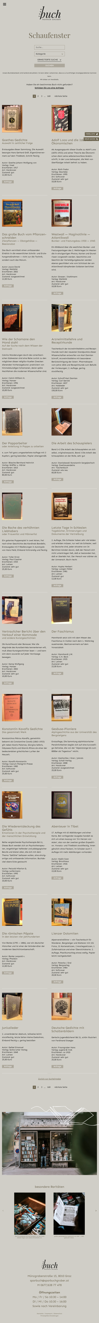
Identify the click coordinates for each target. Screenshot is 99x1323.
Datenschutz (58, 1313)
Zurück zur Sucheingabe (49, 1079)
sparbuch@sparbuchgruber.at (49, 1280)
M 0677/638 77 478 (49, 1285)
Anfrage (8, 182)
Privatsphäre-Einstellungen (49, 1316)
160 (48, 96)
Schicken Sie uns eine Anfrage (49, 88)
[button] (7, 130)
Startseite (40, 1313)
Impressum (48, 1313)
